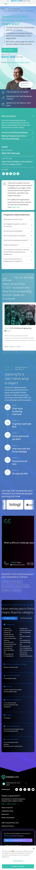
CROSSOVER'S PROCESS (22, 368)
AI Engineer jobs (8, 648)
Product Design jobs (9, 636)
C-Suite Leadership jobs (10, 678)
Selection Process (8, 826)
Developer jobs (23, 628)
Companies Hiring (7, 811)
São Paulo (6, 582)
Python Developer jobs (26, 648)
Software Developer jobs (26, 656)
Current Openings (13, 9)
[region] (18, 858)
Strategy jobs (7, 707)
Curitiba (25, 586)
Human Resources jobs (10, 703)
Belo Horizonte (7, 586)
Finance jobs (7, 718)
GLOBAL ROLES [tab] (10, 618)
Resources (5, 814)
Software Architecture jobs (11, 667)
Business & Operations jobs (11, 705)
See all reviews (24, 278)
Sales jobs (6, 744)
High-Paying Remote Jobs (10, 823)
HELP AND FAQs (9, 804)
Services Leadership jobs (10, 691)
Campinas (6, 590)
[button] (18, 116)
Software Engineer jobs (10, 644)
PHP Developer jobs (25, 646)
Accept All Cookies (18, 866)
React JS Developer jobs (26, 650)
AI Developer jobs (8, 646)
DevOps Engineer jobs (25, 630)
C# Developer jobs (8, 654)
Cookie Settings (18, 861)
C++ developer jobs (9, 656)
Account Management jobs (11, 742)
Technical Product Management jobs (13, 729)
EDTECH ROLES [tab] (26, 618)
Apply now (16, 207)
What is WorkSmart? (8, 818)
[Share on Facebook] (7, 173)
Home (4, 9)
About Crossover (7, 807)
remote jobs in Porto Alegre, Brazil (17, 62)
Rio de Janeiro (16, 582)
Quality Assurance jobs (10, 638)
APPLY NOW (8, 50)
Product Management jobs (11, 731)
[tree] (18, 227)
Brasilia (17, 586)
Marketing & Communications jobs (13, 746)
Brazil (21, 11)
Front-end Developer (11, 11)
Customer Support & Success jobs (13, 689)
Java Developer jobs (25, 640)
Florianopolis (16, 590)
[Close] (33, 848)
